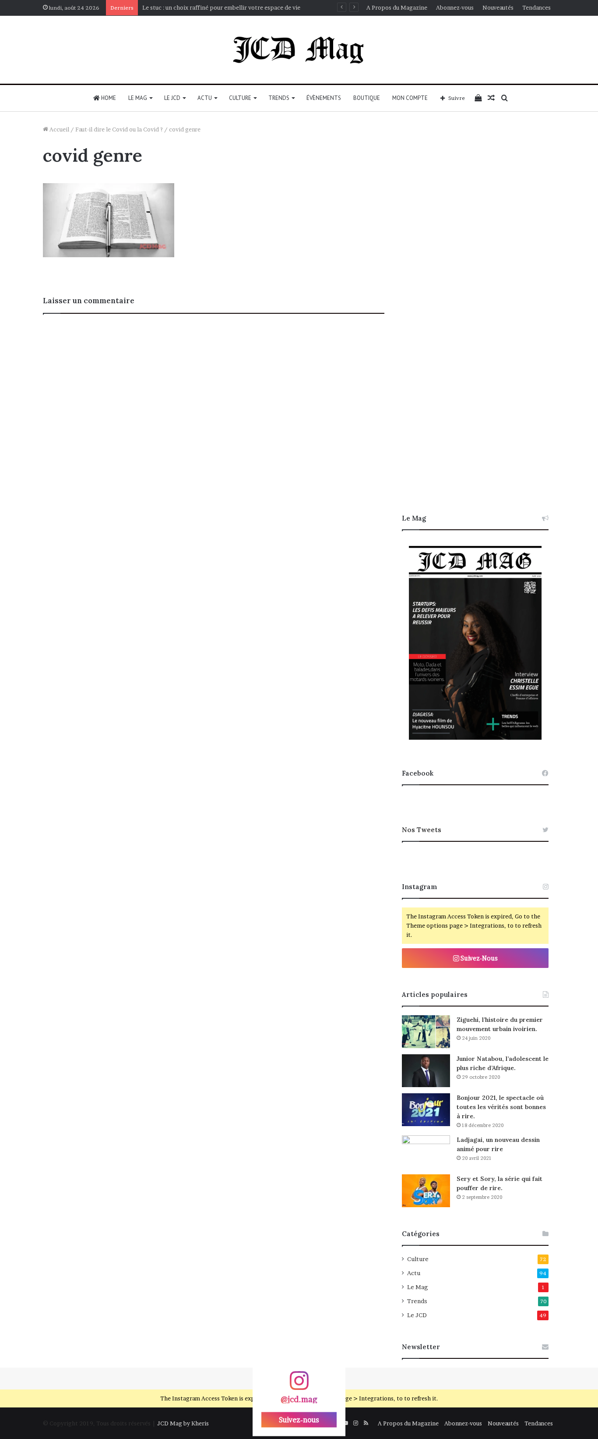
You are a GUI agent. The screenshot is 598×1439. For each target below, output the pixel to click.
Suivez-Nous (478, 958)
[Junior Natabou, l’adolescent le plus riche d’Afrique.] (426, 1070)
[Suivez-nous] (299, 1384)
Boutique (366, 98)
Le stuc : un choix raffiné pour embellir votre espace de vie (221, 7)
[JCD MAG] (299, 49)
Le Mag (137, 98)
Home (108, 98)
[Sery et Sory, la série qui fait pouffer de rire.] (426, 1190)
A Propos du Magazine (396, 7)
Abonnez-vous (455, 7)
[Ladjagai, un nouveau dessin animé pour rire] (426, 1151)
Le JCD (172, 98)
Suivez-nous (299, 1419)
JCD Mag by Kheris (183, 1423)
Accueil (58, 129)
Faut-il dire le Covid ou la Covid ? (119, 129)
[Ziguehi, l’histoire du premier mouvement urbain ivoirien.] (426, 1031)
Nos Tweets (421, 830)
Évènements (323, 98)
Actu (204, 98)
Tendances (536, 7)
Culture (240, 98)
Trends (278, 98)
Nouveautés (498, 7)
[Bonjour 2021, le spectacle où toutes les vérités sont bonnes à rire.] (426, 1109)
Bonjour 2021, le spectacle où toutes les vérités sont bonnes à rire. (501, 1107)
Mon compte (410, 98)
